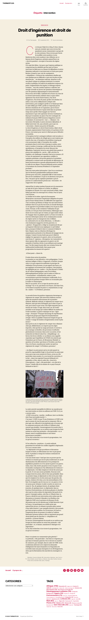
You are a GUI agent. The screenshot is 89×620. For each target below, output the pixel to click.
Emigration (66, 593)
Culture (61, 588)
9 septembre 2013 (44, 40)
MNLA (56, 601)
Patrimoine (68, 601)
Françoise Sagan (72, 595)
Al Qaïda (75, 586)
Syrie (43, 560)
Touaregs (47, 560)
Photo (50, 603)
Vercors (54, 606)
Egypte (58, 593)
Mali (52, 559)
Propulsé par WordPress (26, 616)
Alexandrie (63, 586)
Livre (78, 599)
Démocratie (44, 25)
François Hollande (37, 557)
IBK (42, 557)
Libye (48, 559)
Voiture (60, 606)
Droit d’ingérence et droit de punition (44, 32)
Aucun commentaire (57, 40)
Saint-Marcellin (61, 605)
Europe (65, 595)
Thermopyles (33, 40)
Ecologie (74, 591)
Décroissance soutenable (65, 589)
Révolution (49, 604)
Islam (48, 599)
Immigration (69, 597)
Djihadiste (29, 557)
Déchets (78, 588)
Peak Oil (76, 601)
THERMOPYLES (8, 3)
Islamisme (52, 557)
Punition (55, 559)
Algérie (69, 586)
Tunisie (48, 606)
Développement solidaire (58, 591)
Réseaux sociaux (77, 603)
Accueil (61, 3)
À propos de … (69, 3)
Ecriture (50, 593)
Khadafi (32, 559)
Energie (72, 593)
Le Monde (44, 559)
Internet (76, 597)
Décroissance (51, 589)
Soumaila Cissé (37, 560)
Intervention (47, 557)
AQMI (48, 588)
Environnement (54, 595)
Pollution (60, 603)
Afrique (52, 586)
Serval (31, 560)
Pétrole (68, 603)
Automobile (55, 588)
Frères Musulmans (60, 597)
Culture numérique (69, 588)
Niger (62, 601)
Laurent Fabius (38, 559)
